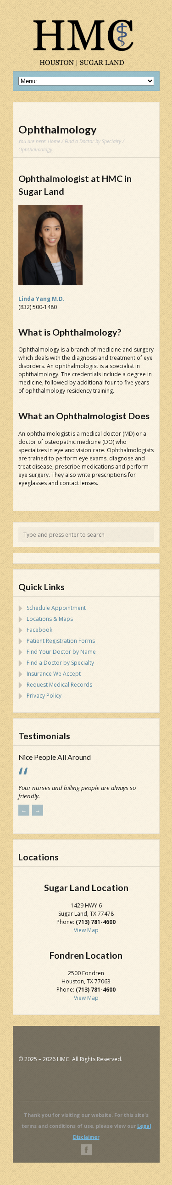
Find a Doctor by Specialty (93, 141)
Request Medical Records (59, 685)
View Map (86, 938)
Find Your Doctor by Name (61, 652)
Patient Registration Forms (61, 641)
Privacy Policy (44, 695)
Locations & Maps (50, 619)
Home (54, 141)
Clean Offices (39, 757)
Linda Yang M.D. (41, 299)
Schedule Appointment (56, 608)
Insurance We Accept (54, 674)
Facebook (39, 630)
